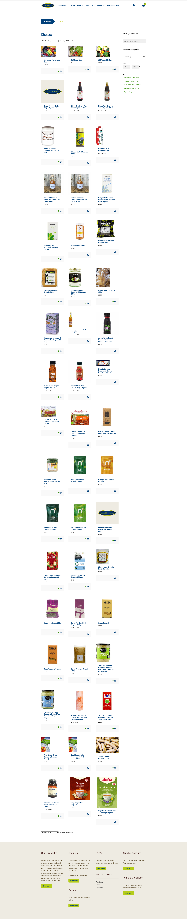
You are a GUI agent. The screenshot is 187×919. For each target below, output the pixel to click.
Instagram (99, 887)
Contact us (101, 5)
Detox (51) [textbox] (134, 57)
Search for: (134, 5)
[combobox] (134, 56)
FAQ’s (93, 5)
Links (87, 5)
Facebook (99, 882)
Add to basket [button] (60, 71)
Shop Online (62, 5)
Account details (113, 5)
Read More (47, 886)
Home (48, 21)
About (79, 5)
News (73, 5)
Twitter (98, 884)
